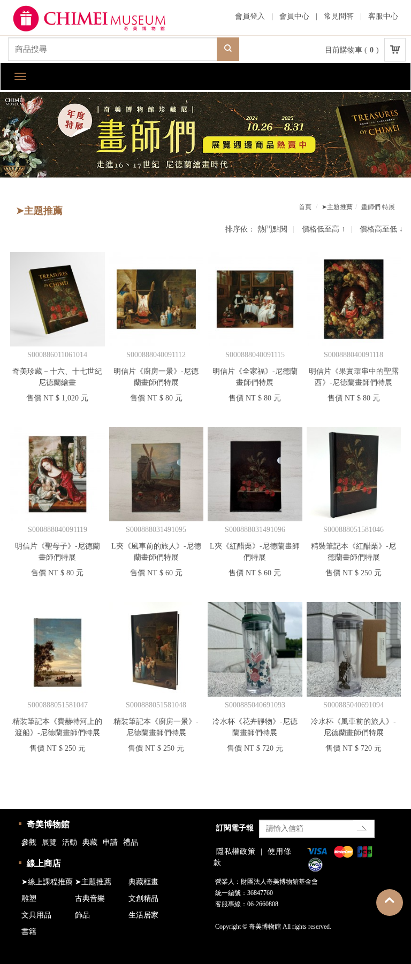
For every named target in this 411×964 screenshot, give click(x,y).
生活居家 (143, 915)
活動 (69, 842)
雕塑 (28, 898)
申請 (110, 842)
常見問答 (339, 16)
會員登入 (250, 16)
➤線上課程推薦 (47, 882)
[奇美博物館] (99, 19)
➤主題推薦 (337, 207)
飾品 (82, 915)
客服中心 (383, 16)
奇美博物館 (48, 824)
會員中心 (294, 16)
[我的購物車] (395, 49)
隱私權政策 (236, 851)
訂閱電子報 (235, 828)
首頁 (305, 207)
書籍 (28, 932)
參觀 (28, 842)
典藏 (89, 842)
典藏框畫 (143, 882)
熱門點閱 (272, 229)
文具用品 (36, 915)
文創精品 (143, 898)
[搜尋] (228, 49)
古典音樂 (90, 898)
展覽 (49, 842)
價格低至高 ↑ (323, 229)
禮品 (130, 842)
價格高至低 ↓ (381, 229)
